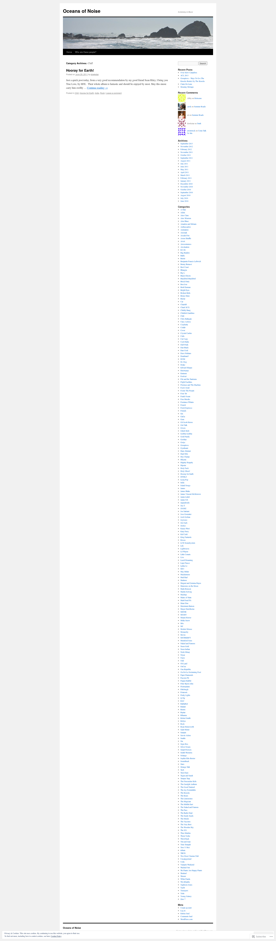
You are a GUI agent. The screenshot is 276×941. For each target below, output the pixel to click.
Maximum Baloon (187, 606)
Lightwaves (184, 548)
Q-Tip (182, 698)
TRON (183, 853)
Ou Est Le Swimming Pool (190, 672)
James (182, 488)
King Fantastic (186, 537)
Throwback (184, 838)
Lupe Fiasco (185, 563)
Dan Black (184, 347)
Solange (183, 755)
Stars (182, 764)
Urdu (182, 861)
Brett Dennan (185, 287)
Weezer (183, 876)
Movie (182, 634)
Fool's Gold (184, 387)
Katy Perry (184, 531)
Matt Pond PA (185, 600)
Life (182, 545)
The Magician (185, 801)
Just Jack (183, 522)
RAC (182, 701)
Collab (182, 327)
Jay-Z (182, 505)
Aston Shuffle (185, 238)
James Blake (185, 491)
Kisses (183, 540)
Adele (182, 212)
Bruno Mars (185, 295)
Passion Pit (184, 678)
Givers (183, 428)
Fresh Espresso (186, 408)
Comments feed (186, 916)
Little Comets (185, 554)
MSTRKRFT (185, 637)
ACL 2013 (184, 75)
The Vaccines (185, 821)
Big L (182, 272)
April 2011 (184, 172)
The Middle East (186, 804)
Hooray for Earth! (80, 70)
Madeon (183, 580)
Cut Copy (184, 339)
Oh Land (183, 663)
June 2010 (184, 201)
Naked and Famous (187, 643)
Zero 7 (182, 899)
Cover (182, 330)
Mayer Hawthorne (187, 609)
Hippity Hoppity (186, 462)
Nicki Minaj (185, 652)
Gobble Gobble (186, 433)
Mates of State (185, 597)
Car (181, 301)
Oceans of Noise (81, 10)
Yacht (182, 887)
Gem (182, 419)
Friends (183, 410)
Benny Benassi (186, 264)
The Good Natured (187, 787)
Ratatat (183, 706)
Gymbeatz (184, 448)
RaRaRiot (184, 703)
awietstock (191, 130)
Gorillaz (183, 439)
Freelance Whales (187, 402)
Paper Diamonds (186, 675)
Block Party (184, 281)
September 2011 (186, 158)
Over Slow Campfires (188, 72)
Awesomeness (185, 244)
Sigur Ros (184, 744)
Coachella (184, 324)
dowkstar (95, 74)
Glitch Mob (184, 430)
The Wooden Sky (187, 827)
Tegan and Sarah (186, 775)
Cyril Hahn (184, 341)
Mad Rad (184, 577)
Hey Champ (185, 456)
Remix (182, 709)
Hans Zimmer (185, 451)
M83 (182, 568)
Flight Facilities (186, 382)
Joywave (183, 520)
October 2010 (185, 189)
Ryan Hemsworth (187, 726)
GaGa (182, 416)
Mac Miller (184, 571)
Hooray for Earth (87, 93)
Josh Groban (185, 517)
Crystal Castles (186, 333)
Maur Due (184, 603)
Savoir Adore (185, 735)
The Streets (184, 818)
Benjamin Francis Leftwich (190, 261)
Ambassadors (185, 227)
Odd (182, 660)
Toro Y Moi (185, 847)
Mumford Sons (186, 640)
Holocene (198, 98)
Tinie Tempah (185, 844)
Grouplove (184, 445)
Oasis (182, 657)
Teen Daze (184, 772)
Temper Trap (185, 778)
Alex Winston (185, 218)
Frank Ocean (185, 396)
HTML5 (183, 476)
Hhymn (183, 459)
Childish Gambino (187, 313)
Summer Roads (200, 106)
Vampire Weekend (187, 864)
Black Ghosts (185, 275)
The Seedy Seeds (186, 815)
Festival (183, 376)
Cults (182, 336)
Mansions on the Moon (189, 586)
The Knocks (185, 792)
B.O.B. (183, 249)
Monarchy (184, 632)
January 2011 (185, 181)
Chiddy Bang (185, 310)
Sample (183, 732)
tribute (182, 850)
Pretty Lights (185, 695)
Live (182, 557)
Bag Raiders (185, 252)
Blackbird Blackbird (188, 278)
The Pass (183, 810)
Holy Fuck (184, 468)
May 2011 (184, 169)
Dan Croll (184, 350)
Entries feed (184, 913)
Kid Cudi (184, 534)
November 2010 (186, 186)
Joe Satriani (184, 511)
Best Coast (184, 267)
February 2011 (186, 178)
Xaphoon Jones (186, 884)
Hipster (183, 465)
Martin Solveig (186, 591)
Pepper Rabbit (185, 680)
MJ (181, 626)
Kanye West (185, 528)
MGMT (183, 614)
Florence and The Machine (190, 385)
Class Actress (185, 321)
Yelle (182, 893)
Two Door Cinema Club (189, 856)
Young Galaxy (186, 896)
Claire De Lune (186, 84)
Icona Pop (184, 479)
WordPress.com (186, 919)
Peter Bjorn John (186, 683)
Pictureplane (185, 686)
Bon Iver (183, 284)
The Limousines (186, 798)
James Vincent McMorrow (190, 494)
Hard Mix (184, 453)
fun (181, 413)
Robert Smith (185, 718)
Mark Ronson (185, 588)
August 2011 (185, 160)
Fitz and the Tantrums (188, 379)
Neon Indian (185, 649)
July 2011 (184, 163)
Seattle (182, 738)
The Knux (184, 795)
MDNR (183, 611)
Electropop (184, 370)
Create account (186, 907)
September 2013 (186, 143)
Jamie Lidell (185, 497)
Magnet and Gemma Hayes (190, 583)
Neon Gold (184, 646)
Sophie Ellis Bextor (187, 758)
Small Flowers (186, 749)
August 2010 (185, 195)
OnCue (183, 666)
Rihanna (183, 715)
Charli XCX (185, 307)
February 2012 (186, 149)
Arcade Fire (184, 235)
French (183, 405)
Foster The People (187, 390)
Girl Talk (183, 425)
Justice (183, 525)
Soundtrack (184, 761)
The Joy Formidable (188, 790)
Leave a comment (114, 93)
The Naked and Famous (189, 807)
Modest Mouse (186, 629)
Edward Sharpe (186, 367)
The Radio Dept (186, 813)
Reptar (182, 712)
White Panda (185, 879)
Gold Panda (184, 436)
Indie (97, 93)
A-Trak (183, 209)
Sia (181, 741)
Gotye (182, 442)
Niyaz (182, 655)
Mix (182, 623)
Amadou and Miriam (188, 224)
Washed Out (185, 867)
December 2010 (186, 183)
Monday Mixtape (187, 87)
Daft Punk (184, 344)
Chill (77, 93)
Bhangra (183, 270)
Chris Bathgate (186, 318)
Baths (182, 255)
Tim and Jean (185, 841)
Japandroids (185, 502)
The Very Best (185, 824)
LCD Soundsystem (187, 543)
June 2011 (184, 166)
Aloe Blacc (184, 221)
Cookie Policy (56, 936)
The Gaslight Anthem (188, 784)
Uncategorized (185, 859)
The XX (183, 830)
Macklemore (185, 574)
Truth (199, 123)
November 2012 (186, 146)
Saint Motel (184, 729)
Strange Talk (185, 767)
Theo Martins (185, 833)
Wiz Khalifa (185, 882)
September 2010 (186, 192)
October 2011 (185, 155)
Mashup (183, 594)
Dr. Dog (183, 362)
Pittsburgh (184, 689)
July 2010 (184, 198)
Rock (102, 93)
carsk (189, 106)
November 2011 (186, 152)
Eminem (183, 373)
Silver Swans (185, 746)
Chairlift (183, 304)
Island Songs (185, 485)
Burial (182, 298)
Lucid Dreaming (186, 560)
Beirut (182, 258)
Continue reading (97, 87)
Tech (182, 769)
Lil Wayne (184, 551)
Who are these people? (85, 51)
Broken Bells (185, 293)
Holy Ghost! (185, 471)
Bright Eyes (184, 290)
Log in (182, 910)
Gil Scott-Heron (186, 422)
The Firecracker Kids (188, 781)
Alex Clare (184, 215)
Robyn (183, 721)
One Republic (185, 669)
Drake (182, 364)
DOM (182, 359)
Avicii (182, 241)
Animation (184, 229)
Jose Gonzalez (185, 514)
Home (69, 51)
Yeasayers (184, 890)
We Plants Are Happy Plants (191, 870)
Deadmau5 (184, 356)
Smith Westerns (186, 752)
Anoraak (183, 232)
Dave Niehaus (185, 353)
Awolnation (184, 247)
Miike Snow (185, 620)
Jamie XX (184, 499)
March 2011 (185, 175)
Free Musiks (185, 399)
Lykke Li (183, 566)
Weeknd (183, 873)
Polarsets (183, 692)
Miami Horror (185, 617)
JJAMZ (183, 508)
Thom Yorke (185, 836)
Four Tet (183, 393)
